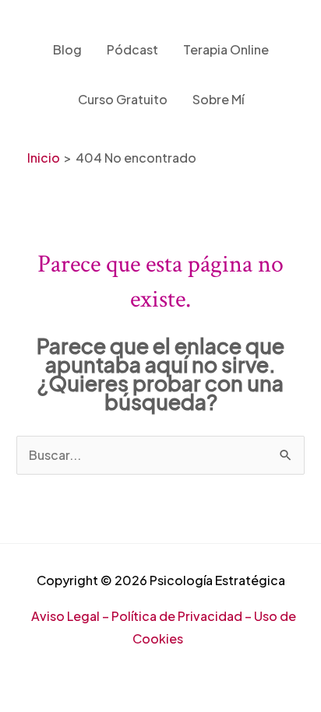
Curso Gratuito (123, 99)
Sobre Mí (218, 99)
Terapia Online (226, 49)
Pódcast (132, 49)
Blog (67, 49)
